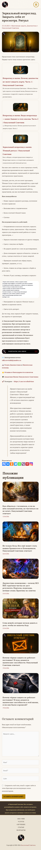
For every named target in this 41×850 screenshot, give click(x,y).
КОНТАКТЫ (21, 830)
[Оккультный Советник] (21, 837)
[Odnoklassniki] (11, 464)
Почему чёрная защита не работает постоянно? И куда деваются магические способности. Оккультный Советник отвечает (20, 661)
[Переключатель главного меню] (36, 4)
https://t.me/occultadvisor (24, 381)
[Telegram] (15, 464)
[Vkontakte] (8, 464)
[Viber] (23, 464)
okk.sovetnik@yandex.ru (11, 360)
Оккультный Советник (28, 845)
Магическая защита (18, 26)
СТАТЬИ (21, 827)
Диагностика (32, 26)
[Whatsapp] (19, 464)
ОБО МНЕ (21, 819)
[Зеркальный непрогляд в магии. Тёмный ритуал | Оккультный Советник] (20, 148)
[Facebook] (4, 464)
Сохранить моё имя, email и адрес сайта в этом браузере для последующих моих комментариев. (19, 788)
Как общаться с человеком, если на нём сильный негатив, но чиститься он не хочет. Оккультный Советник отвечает (20, 510)
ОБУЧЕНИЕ (21, 824)
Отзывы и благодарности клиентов (18, 372)
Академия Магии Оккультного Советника (21, 377)
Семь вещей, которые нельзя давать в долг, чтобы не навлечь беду (20, 624)
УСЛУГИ (21, 821)
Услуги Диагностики (12, 365)
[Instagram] (31, 464)
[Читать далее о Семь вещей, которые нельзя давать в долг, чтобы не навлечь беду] (21, 608)
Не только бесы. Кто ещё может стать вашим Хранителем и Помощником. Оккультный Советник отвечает (20, 548)
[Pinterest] (27, 464)
